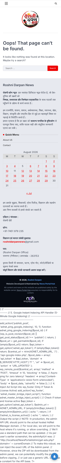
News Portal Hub (47, 284)
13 (30, 170)
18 (15, 175)
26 (22, 180)
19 (22, 175)
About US (7, 140)
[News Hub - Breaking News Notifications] (54, 456)
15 (46, 170)
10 (7, 170)
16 (54, 170)
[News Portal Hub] (30, 299)
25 (14, 180)
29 (46, 180)
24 (6, 180)
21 (38, 175)
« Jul (29, 193)
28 (38, 180)
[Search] (56, 3)
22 (46, 175)
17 (7, 175)
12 (22, 170)
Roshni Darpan (35, 280)
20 (30, 175)
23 (54, 175)
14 (38, 170)
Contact (7, 145)
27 (30, 180)
